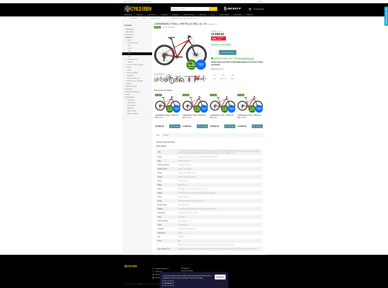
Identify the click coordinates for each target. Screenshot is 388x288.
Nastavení (168, 283)
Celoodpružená (132, 59)
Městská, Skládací (132, 73)
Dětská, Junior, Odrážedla (135, 81)
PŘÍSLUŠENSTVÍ (129, 97)
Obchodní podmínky (187, 271)
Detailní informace (216, 69)
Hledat (213, 9)
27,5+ (129, 51)
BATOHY (127, 94)
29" (129, 54)
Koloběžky (130, 76)
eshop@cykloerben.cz (162, 269)
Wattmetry (130, 108)
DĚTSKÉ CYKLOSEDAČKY (132, 92)
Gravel (129, 70)
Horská (129, 40)
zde (201, 278)
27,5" (129, 48)
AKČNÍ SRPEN (129, 32)
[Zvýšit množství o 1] (218, 51)
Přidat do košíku (229, 52)
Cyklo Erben (158, 275)
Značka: (168, 27)
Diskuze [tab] (166, 135)
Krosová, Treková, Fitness (135, 65)
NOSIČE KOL (128, 89)
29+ (129, 56)
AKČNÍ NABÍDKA (129, 29)
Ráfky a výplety (132, 111)
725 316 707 (158, 272)
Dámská (130, 62)
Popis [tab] (158, 135)
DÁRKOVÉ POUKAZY (131, 86)
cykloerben (158, 278)
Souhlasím (220, 277)
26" (129, 46)
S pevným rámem (133, 43)
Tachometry (131, 100)
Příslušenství (132, 103)
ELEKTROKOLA (129, 35)
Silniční (129, 67)
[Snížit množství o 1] (218, 53)
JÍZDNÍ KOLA (128, 37)
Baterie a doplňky (132, 114)
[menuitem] (128, 14)
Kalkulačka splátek (220, 38)
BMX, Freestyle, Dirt (133, 78)
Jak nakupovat (185, 268)
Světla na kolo (131, 105)
